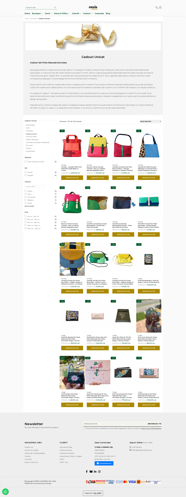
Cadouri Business (32, 139)
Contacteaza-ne (105, 463)
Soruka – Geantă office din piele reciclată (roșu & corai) (71, 168)
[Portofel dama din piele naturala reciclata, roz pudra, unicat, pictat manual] (148, 373)
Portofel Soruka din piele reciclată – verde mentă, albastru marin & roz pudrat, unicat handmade (149, 225)
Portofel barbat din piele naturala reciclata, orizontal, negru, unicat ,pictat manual (70, 338)
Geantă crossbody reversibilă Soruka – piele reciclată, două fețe (122, 225)
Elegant (30, 175)
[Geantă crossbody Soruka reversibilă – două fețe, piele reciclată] (97, 202)
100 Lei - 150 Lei (33, 219)
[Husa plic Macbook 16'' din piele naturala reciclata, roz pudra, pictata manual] (97, 373)
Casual (29, 172)
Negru (29, 191)
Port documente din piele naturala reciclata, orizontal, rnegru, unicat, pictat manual (122, 395)
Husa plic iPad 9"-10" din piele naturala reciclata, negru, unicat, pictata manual (121, 338)
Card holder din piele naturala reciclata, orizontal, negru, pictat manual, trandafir (70, 395)
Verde (29, 203)
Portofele (29, 131)
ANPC (62, 459)
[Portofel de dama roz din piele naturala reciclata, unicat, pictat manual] (97, 316)
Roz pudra (31, 197)
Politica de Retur (66, 450)
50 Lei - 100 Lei (33, 216)
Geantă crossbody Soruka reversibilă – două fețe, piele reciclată (97, 225)
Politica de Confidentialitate (151, 428)
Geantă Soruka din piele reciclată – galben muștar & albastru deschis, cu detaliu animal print (72, 282)
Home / (27, 18)
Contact (28, 456)
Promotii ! (29, 145)
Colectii (28, 148)
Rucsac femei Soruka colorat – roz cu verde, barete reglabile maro (70, 225)
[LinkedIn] (95, 472)
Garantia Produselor (67, 453)
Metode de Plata (66, 447)
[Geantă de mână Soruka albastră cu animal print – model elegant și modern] (148, 145)
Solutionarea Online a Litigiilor (71, 456)
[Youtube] (91, 472)
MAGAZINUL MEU (33, 443)
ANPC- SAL (64, 462)
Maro (29, 194)
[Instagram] (99, 472)
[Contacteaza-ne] (157, 7)
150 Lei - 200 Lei (33, 222)
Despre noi (29, 447)
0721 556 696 (137, 447)
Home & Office (31, 137)
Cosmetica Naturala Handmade (37, 142)
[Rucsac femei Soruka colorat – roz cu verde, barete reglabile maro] (72, 202)
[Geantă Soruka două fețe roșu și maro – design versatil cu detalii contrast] (123, 145)
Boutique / (34, 18)
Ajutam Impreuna (31, 462)
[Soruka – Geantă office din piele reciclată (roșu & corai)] (72, 145)
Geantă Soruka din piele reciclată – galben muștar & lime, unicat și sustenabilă (122, 282)
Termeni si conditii (31, 450)
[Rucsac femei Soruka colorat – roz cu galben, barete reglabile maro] (97, 145)
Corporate (99, 13)
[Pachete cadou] (93, 36)
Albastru (30, 200)
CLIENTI (63, 443)
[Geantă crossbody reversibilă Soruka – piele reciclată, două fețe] (123, 202)
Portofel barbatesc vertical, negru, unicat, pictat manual (148, 281)
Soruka (63, 165)
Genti (28, 128)
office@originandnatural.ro (142, 450)
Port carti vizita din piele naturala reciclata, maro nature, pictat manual (147, 338)
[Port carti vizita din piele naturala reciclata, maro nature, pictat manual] (148, 316)
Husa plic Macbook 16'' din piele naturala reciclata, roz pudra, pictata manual (97, 395)
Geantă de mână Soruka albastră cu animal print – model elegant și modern (148, 168)
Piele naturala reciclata (35, 162)
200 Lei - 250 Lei (33, 225)
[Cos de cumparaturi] (160, 7)
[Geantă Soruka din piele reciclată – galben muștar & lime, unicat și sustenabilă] (123, 259)
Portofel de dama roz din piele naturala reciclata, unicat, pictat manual (97, 338)
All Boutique (30, 125)
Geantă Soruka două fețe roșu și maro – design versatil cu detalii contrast (122, 168)
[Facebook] (87, 472)
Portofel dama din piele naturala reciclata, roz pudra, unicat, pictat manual (148, 395)
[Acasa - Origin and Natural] (93, 7)
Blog (108, 13)
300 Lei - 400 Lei (33, 228)
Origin (140, 278)
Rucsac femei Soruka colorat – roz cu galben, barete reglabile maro (96, 168)
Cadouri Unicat (31, 134)
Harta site (28, 459)
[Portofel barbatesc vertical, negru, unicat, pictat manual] (148, 259)
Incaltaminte (30, 151)
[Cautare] (55, 7)
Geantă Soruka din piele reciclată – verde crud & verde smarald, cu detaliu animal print (97, 282)
